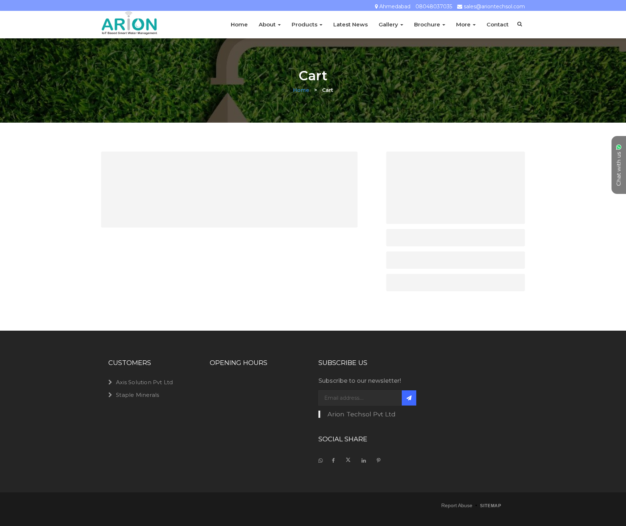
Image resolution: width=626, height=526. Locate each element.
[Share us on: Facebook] (333, 460)
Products (305, 24)
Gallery (389, 24)
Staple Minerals (137, 394)
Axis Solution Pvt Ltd (144, 382)
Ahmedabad (394, 7)
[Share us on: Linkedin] (363, 460)
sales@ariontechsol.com (494, 7)
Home (239, 24)
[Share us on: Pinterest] (378, 460)
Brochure (428, 24)
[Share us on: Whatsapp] (322, 460)
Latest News (350, 24)
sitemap (490, 505)
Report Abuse (456, 505)
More (464, 24)
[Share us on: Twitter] (348, 460)
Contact (498, 24)
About (268, 24)
